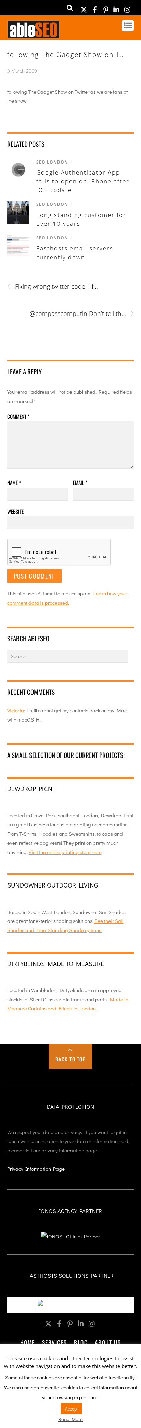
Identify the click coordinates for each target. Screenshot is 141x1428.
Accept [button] (71, 1409)
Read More (70, 1419)
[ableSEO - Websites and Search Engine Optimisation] (33, 35)
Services (54, 1342)
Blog (81, 1342)
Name (14, 482)
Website (15, 511)
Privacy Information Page (36, 1168)
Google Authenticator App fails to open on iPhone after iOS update (82, 181)
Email (80, 482)
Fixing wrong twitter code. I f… (52, 286)
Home (27, 1342)
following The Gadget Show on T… (66, 54)
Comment (18, 416)
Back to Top (70, 1059)
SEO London (52, 162)
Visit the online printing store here (65, 851)
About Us (108, 1342)
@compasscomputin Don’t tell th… (82, 313)
